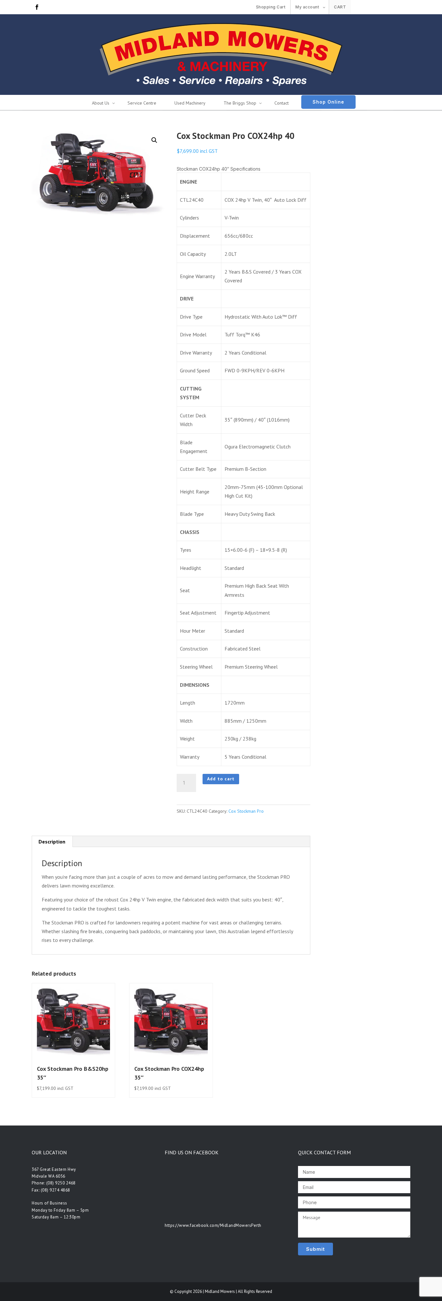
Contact (281, 103)
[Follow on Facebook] (37, 7)
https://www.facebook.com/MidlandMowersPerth (213, 1225)
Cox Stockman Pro (246, 811)
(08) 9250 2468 (61, 1183)
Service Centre (141, 103)
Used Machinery (189, 103)
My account (307, 7)
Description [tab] (52, 841)
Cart (340, 7)
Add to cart (221, 779)
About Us (100, 103)
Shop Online (328, 102)
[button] (154, 140)
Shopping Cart (271, 7)
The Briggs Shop (240, 103)
